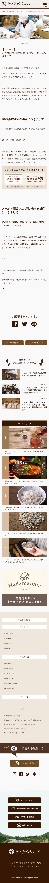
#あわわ (19, 716)
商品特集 (8, 663)
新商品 (7, 644)
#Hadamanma (36, 720)
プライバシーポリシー (19, 866)
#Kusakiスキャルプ (28, 724)
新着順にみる (25, 620)
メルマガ (35, 866)
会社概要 (25, 863)
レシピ (25, 697)
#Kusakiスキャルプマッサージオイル (17, 720)
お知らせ (25, 627)
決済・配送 (36, 863)
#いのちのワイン (15, 724)
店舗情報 (8, 639)
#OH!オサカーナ (10, 716)
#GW (6, 724)
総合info (8, 648)
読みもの (25, 657)
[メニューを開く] (44, 4)
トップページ (14, 863)
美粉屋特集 (9, 668)
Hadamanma (9, 688)
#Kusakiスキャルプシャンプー (14, 733)
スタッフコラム (10, 673)
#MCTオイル (20, 728)
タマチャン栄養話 (11, 683)
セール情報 (9, 634)
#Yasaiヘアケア (9, 728)
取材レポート (10, 678)
